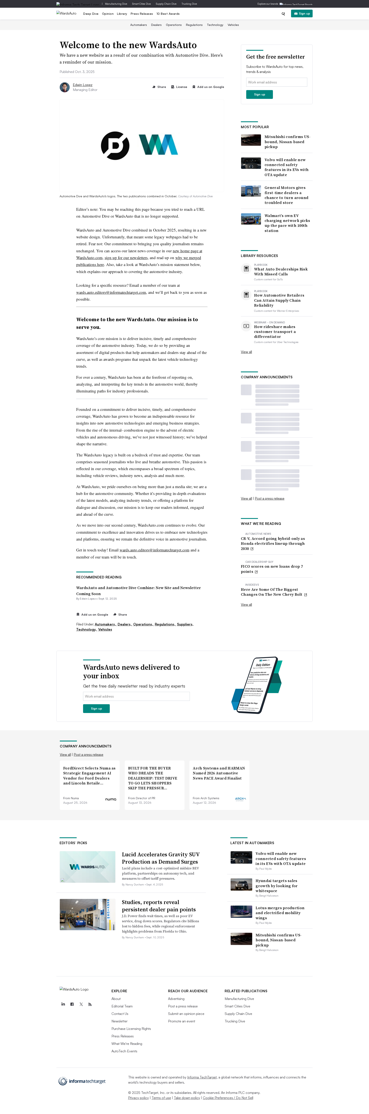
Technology (215, 25)
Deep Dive (91, 13)
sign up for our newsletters (126, 257)
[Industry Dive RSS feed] (89, 1004)
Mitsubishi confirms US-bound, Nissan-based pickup (287, 141)
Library (122, 13)
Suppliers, (185, 624)
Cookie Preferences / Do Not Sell (228, 1098)
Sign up (304, 13)
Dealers (156, 25)
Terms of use (161, 1098)
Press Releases (142, 13)
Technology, (86, 629)
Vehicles (233, 25)
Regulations (194, 25)
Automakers (138, 25)
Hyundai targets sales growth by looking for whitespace (277, 885)
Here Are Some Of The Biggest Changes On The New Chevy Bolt (272, 592)
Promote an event (181, 1021)
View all (246, 352)
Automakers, (106, 624)
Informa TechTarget (202, 1077)
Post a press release (269, 498)
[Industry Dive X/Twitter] (80, 1004)
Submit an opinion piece (186, 1014)
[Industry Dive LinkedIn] (63, 1004)
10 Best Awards (168, 13)
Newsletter (119, 1021)
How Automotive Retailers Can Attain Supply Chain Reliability (279, 300)
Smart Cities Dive (141, 3)
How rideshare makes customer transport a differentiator (275, 331)
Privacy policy (138, 1098)
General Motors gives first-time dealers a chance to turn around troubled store (286, 195)
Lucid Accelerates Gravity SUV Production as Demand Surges (161, 858)
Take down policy (187, 1098)
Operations (174, 25)
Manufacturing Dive (116, 3)
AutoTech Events (124, 1051)
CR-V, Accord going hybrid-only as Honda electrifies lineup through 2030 (273, 543)
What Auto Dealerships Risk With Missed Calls (281, 272)
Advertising (176, 999)
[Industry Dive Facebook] (71, 1004)
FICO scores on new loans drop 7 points (272, 569)
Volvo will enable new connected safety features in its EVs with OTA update (287, 167)
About (116, 999)
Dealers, (125, 624)
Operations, (143, 624)
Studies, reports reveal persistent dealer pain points (159, 905)
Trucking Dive (189, 3)
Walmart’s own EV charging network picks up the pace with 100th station (287, 223)
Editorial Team (122, 1006)
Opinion (108, 13)
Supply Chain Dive (166, 3)
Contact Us (119, 1014)
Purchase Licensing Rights (131, 1028)
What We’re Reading (126, 1043)
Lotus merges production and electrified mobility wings (280, 913)
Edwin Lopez (82, 85)
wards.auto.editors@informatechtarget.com (111, 292)
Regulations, (165, 624)
